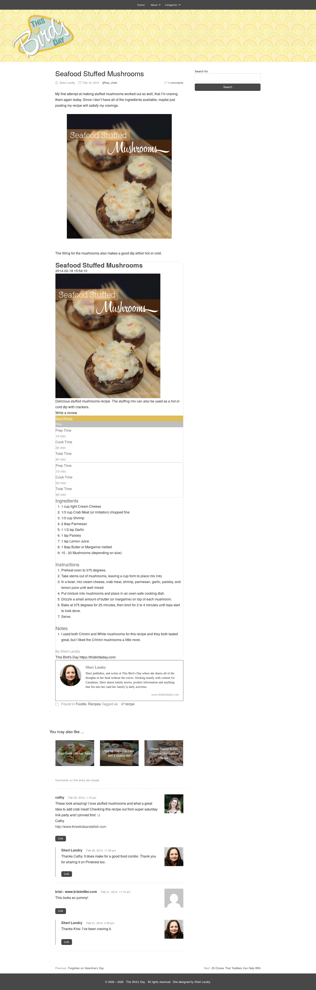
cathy (59, 797)
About (154, 4)
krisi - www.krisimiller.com (76, 891)
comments (175, 83)
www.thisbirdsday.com (165, 694)
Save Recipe (64, 418)
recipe (130, 703)
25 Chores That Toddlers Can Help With (236, 968)
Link (60, 838)
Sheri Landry (71, 850)
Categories (171, 4)
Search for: (202, 71)
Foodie (81, 703)
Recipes (94, 703)
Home (141, 4)
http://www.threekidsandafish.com (80, 826)
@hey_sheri (109, 83)
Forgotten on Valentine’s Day (86, 968)
